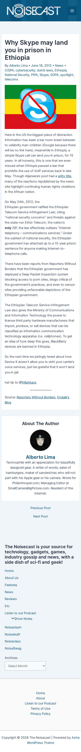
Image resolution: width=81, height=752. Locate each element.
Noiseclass (13, 641)
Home (9, 571)
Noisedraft (12, 634)
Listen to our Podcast (20, 613)
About (40, 698)
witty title (64, 176)
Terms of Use (40, 709)
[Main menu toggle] (72, 10)
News (59, 66)
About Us (12, 578)
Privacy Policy (40, 714)
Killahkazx (29, 382)
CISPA (9, 70)
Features (11, 585)
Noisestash (13, 627)
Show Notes (23, 619)
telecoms (11, 79)
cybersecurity (25, 70)
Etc (7, 606)
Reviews (11, 599)
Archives (11, 658)
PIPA (34, 75)
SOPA (54, 75)
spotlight (66, 75)
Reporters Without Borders (36, 397)
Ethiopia (61, 70)
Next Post (40, 516)
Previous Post (40, 508)
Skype (44, 75)
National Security (17, 75)
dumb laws (45, 70)
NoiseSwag (13, 648)
